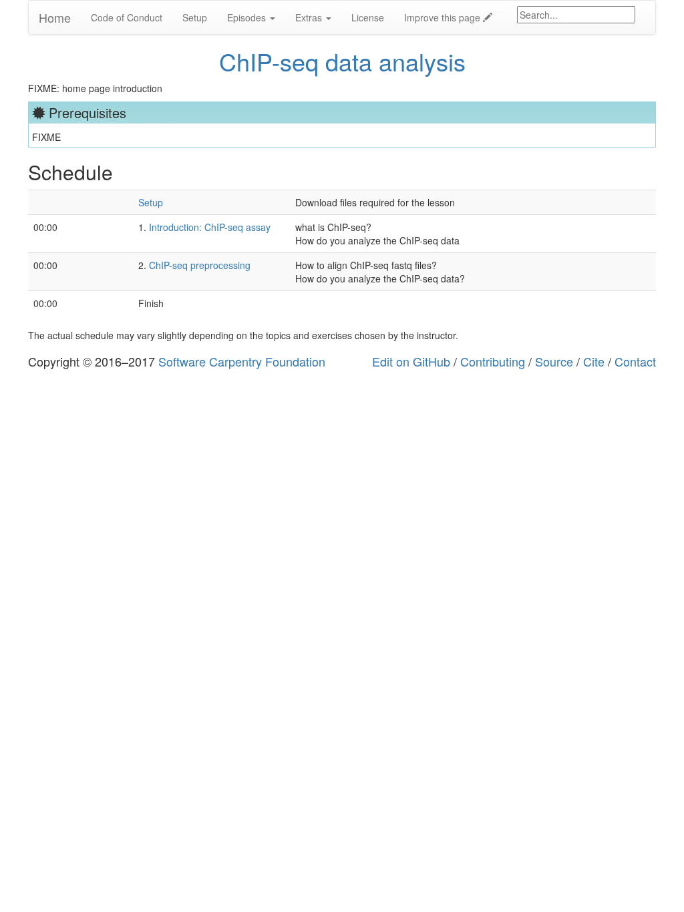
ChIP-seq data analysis (342, 61)
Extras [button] (310, 17)
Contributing (492, 361)
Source (554, 361)
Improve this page (443, 17)
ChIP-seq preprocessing (199, 265)
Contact (635, 361)
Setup (194, 17)
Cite (594, 361)
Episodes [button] (248, 17)
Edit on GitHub (411, 361)
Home (55, 17)
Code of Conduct (126, 17)
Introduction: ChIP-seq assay (210, 227)
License (367, 17)
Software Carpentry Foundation (241, 361)
